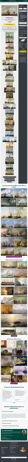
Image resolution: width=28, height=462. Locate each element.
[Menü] (1, 1)
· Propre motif (11, 448)
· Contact (2, 448)
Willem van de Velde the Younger (11, 2)
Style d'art (4, 2)
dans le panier (23, 51)
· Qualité (11, 450)
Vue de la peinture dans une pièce (10, 180)
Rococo (6, 2)
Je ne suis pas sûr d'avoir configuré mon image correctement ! (10, 425)
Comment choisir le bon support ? (6, 423)
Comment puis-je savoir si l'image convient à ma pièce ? (9, 420)
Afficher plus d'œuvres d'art (14, 383)
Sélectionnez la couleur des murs (10, 178)
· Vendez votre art (12, 449)
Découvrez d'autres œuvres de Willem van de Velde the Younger (14, 256)
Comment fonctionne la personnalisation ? (7, 411)
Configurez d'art (10, 24)
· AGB (1, 450)
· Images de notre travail (12, 451)
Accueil (1, 2)
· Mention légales (3, 449)
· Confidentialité (2, 451)
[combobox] (23, 11)
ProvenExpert (6, 399)
